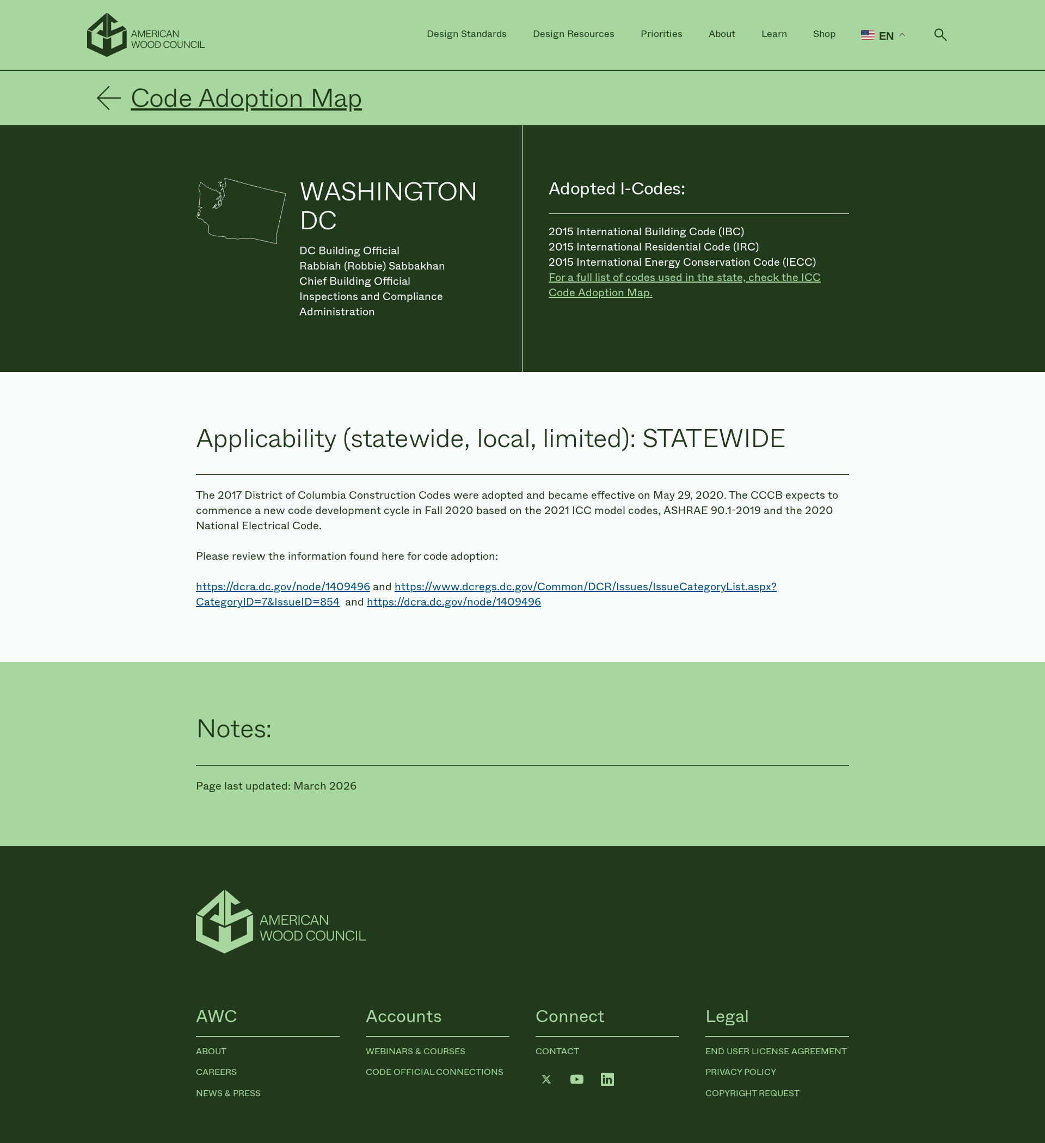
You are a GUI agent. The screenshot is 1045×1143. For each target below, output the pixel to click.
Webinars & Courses (415, 1051)
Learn (774, 34)
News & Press (228, 1093)
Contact (557, 1051)
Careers (216, 1072)
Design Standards (467, 34)
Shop (824, 34)
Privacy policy (740, 1072)
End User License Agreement (776, 1051)
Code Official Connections (434, 1072)
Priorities (662, 34)
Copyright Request (752, 1093)
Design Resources (573, 34)
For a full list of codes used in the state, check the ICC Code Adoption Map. (685, 285)
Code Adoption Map (246, 98)
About (722, 34)
